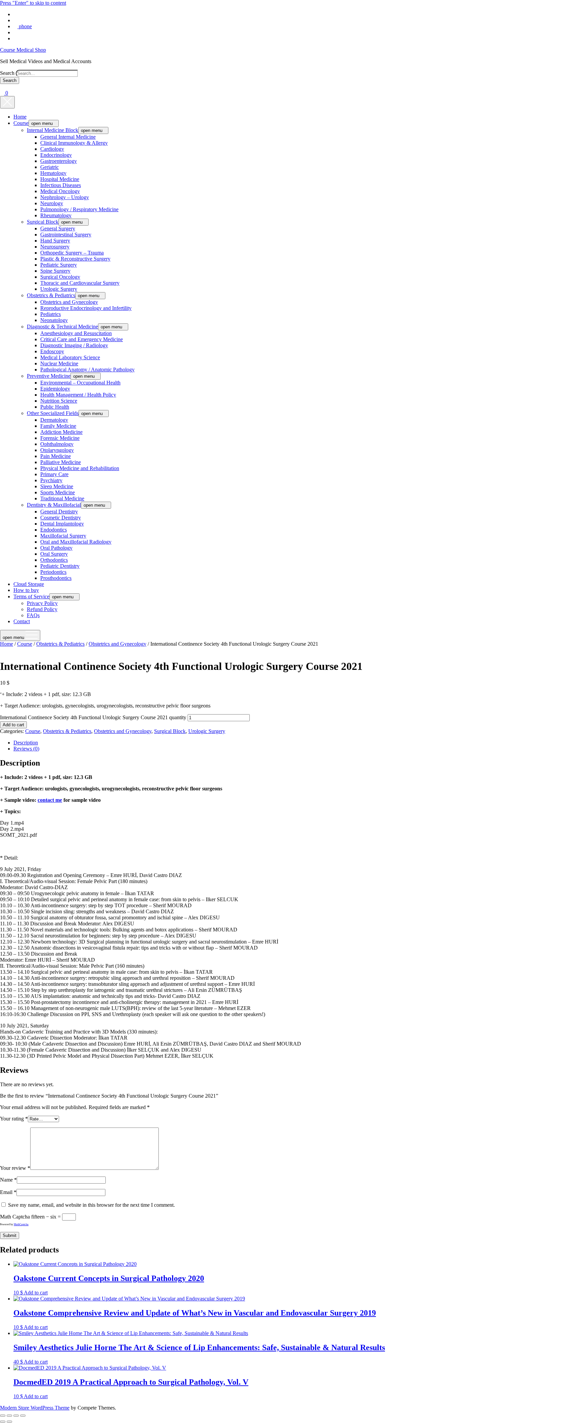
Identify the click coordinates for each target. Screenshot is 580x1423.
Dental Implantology (62, 523)
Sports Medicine (57, 492)
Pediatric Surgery (58, 265)
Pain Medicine (55, 456)
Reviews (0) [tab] (26, 748)
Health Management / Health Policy (78, 395)
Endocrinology (56, 155)
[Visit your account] (2, 87)
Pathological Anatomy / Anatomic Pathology (87, 369)
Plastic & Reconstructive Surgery (75, 259)
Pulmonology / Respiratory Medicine (79, 209)
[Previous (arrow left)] (2, 1422)
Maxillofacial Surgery (63, 536)
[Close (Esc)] (23, 1416)
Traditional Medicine (62, 498)
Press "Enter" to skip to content (33, 3)
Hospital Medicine (59, 179)
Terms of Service (31, 596)
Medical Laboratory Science (70, 357)
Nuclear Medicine (59, 363)
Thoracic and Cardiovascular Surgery (79, 283)
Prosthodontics (55, 578)
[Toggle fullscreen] (9, 1416)
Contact (21, 621)
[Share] (16, 1416)
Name (8, 1180)
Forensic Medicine (60, 438)
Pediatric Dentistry (60, 566)
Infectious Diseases (60, 185)
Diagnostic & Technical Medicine (62, 326)
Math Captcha (15, 1217)
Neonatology (54, 320)
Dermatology (54, 420)
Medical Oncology (60, 191)
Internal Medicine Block (52, 130)
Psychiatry (51, 480)
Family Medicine (58, 426)
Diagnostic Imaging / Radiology (74, 345)
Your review (15, 1168)
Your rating (14, 1118)
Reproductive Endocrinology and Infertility (86, 308)
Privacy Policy (42, 603)
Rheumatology (55, 215)
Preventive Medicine (48, 376)
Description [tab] (25, 742)
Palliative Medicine (60, 462)
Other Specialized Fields (53, 413)
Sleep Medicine (56, 486)
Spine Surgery (55, 271)
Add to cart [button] (36, 1292)
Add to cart (13, 724)
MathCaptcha (21, 1224)
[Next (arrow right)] (9, 1422)
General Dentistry (59, 511)
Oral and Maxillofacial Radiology (75, 542)
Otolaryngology (57, 450)
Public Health (54, 407)
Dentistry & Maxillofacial (54, 505)
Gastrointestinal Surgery (65, 234)
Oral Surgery (54, 554)
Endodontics (53, 530)
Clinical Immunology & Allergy (74, 143)
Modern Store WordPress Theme (34, 1408)
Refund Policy (42, 609)
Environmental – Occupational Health (80, 382)
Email (8, 1192)
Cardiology (52, 149)
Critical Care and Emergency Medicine (81, 339)
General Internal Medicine (68, 137)
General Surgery (57, 228)
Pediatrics (50, 314)
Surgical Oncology (60, 277)
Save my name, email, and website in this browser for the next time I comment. (91, 1205)
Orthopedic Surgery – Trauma (72, 253)
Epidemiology (55, 389)
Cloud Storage (28, 584)
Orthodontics (54, 560)
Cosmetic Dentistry (60, 517)
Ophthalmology (57, 444)
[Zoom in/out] (2, 1416)
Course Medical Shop (23, 50)
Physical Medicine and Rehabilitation (79, 468)
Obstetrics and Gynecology (69, 302)
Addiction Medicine (61, 432)
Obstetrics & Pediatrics (51, 295)
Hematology (53, 173)
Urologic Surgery (58, 289)
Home (20, 117)
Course (21, 123)
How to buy (26, 590)
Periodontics (53, 572)
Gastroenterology (58, 161)
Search (7, 73)
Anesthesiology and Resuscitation (76, 333)
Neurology (51, 203)
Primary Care (54, 474)
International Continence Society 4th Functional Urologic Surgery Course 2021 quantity (93, 717)
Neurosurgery (54, 246)
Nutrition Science (58, 401)
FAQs (33, 615)
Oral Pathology (56, 548)
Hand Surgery (55, 240)
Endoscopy (52, 351)
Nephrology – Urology (64, 197)
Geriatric (49, 167)
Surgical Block (42, 222)
